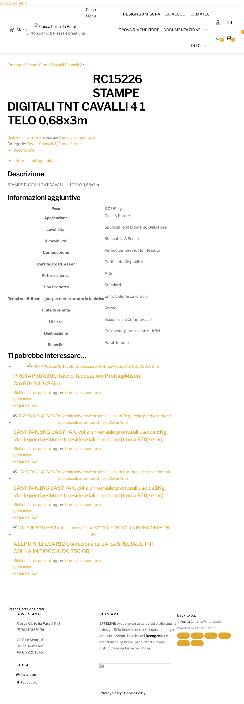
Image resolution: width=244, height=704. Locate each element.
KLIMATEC (199, 14)
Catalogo (175, 14)
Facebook (28, 682)
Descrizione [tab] (23, 150)
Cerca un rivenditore (77, 137)
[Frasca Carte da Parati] (56, 26)
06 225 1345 (32, 652)
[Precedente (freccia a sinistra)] (183, 643)
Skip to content (13, 3)
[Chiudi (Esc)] (224, 636)
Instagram (28, 674)
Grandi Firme (38, 65)
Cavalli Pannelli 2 (67, 65)
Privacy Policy (110, 693)
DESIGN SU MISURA (141, 14)
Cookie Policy (135, 693)
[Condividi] (210, 636)
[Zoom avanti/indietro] (183, 636)
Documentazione (182, 30)
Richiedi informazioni (26, 137)
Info (196, 45)
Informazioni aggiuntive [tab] (34, 160)
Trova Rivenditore (139, 30)
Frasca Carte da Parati (196, 621)
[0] (12, 29)
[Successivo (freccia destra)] (197, 643)
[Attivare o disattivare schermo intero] (197, 636)
